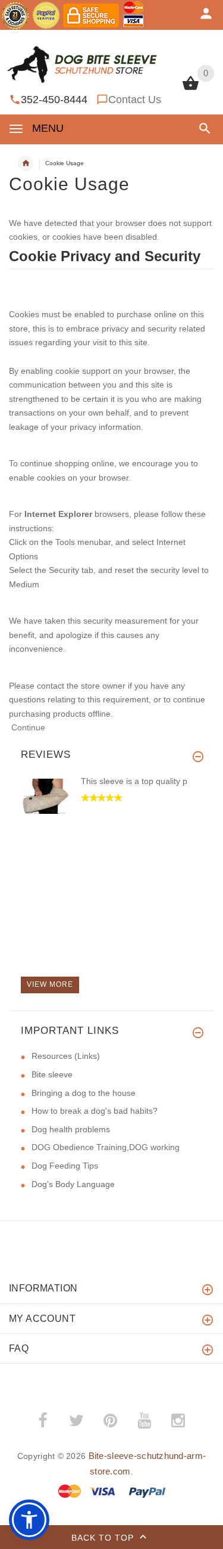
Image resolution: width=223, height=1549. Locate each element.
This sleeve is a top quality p (134, 781)
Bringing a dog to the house (84, 1093)
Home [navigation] (25, 163)
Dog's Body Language (73, 1184)
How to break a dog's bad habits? (95, 1111)
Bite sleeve (52, 1074)
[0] (190, 89)
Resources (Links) (66, 1056)
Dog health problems (71, 1129)
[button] (202, 128)
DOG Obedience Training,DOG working (106, 1147)
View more (50, 984)
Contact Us (134, 100)
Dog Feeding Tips (65, 1165)
